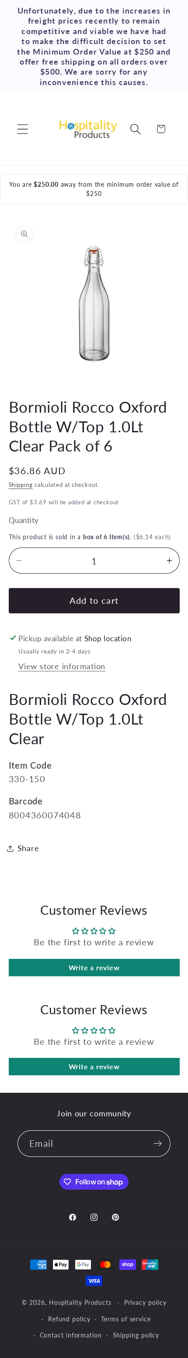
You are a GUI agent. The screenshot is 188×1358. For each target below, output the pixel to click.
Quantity (24, 520)
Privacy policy (145, 1302)
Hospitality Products (80, 1302)
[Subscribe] (157, 1143)
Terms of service (126, 1319)
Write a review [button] (94, 967)
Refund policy (69, 1319)
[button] (22, 128)
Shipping (21, 484)
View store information (61, 666)
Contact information (71, 1335)
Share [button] (28, 848)
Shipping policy (136, 1335)
